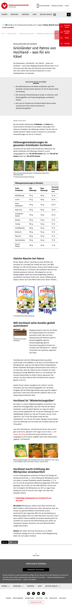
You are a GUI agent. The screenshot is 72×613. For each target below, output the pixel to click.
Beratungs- (67, 31)
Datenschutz (53, 598)
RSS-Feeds (39, 598)
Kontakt (8, 598)
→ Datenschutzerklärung (53, 577)
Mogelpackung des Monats (26, 33)
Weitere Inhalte (46, 14)
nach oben (36, 555)
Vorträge (25, 14)
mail (6, 542)
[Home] (15, 5)
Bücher (67, 38)
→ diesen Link (26, 579)
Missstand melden (57, 6)
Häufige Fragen (29, 598)
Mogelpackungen (12, 33)
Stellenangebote (18, 598)
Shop (34, 14)
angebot (67, 33)
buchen (67, 27)
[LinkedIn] (38, 593)
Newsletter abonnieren (36, 570)
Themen (4, 14)
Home (3, 33)
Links (46, 598)
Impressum (62, 598)
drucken (15, 542)
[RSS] (43, 593)
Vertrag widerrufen (36, 602)
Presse (67, 6)
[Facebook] (33, 593)
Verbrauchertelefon (43, 6)
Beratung (14, 14)
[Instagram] (28, 593)
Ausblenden (57, 35)
